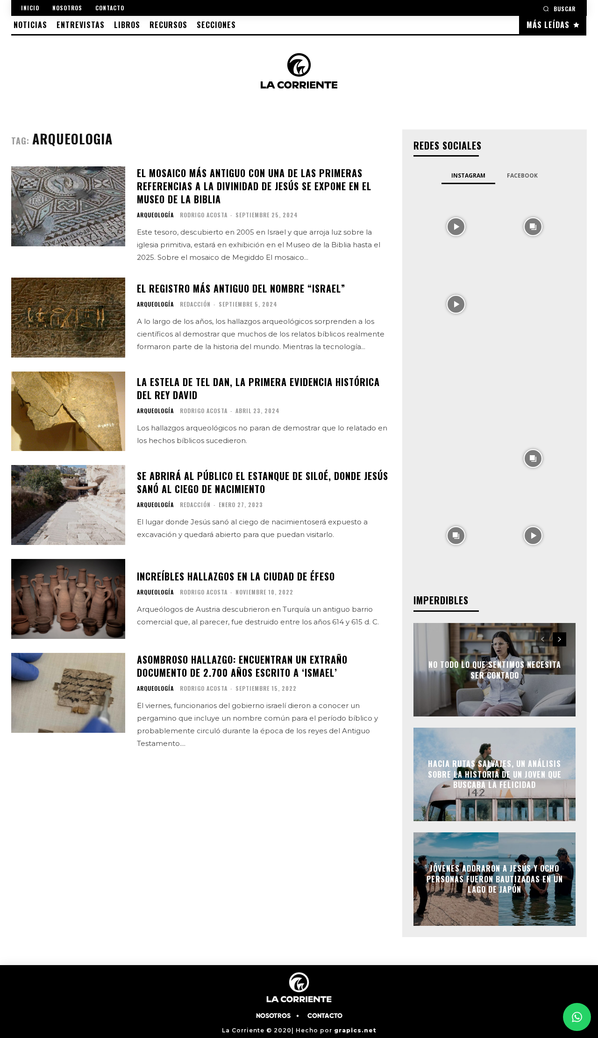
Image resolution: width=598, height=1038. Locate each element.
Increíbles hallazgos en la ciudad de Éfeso (236, 576)
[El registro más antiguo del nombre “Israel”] (68, 318)
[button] (559, 9)
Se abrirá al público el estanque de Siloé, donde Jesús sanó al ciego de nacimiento (262, 482)
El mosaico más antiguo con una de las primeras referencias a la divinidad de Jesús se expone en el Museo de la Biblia (254, 186)
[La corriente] (299, 71)
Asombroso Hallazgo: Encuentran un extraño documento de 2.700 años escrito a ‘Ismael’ (242, 666)
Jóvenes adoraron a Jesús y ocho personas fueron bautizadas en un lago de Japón (495, 879)
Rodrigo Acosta (204, 215)
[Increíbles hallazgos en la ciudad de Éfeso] (68, 599)
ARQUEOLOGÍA (155, 215)
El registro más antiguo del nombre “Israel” (241, 288)
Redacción (195, 304)
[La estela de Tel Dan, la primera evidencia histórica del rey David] (68, 411)
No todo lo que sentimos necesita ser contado (494, 669)
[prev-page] (542, 639)
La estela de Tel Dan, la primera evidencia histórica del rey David (258, 388)
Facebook (522, 175)
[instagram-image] (455, 226)
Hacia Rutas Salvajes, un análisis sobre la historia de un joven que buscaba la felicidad (495, 775)
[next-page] (559, 639)
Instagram (468, 175)
